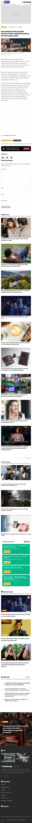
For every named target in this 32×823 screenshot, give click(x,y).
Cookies (3, 790)
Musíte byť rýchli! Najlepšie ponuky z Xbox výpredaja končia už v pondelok (14, 509)
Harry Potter (17, 140)
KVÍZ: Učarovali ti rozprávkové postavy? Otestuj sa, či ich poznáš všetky (15, 615)
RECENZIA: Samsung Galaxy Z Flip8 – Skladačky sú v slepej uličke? (16, 534)
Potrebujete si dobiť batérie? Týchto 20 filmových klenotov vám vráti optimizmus (13, 484)
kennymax (13, 819)
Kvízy (5, 610)
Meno (2, 188)
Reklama (3, 795)
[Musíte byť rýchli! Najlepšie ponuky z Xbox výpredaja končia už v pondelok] (16, 498)
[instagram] (7, 776)
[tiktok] (10, 776)
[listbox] (25, 677)
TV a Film (5, 140)
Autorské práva (5, 787)
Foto (4, 658)
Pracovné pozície (8, 541)
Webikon (24, 819)
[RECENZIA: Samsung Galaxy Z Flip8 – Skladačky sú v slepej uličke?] (16, 523)
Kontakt (3, 784)
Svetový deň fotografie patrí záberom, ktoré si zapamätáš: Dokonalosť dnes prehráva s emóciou (15, 664)
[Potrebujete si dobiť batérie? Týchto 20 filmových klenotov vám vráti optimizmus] (16, 473)
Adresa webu (4, 200)
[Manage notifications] (2, 821)
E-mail (2, 194)
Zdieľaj (7, 2)
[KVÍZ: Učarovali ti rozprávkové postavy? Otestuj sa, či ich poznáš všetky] (16, 603)
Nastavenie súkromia (7, 800)
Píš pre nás (4, 798)
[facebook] (1, 776)
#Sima (20, 27)
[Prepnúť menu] (2, 2)
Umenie (4, 27)
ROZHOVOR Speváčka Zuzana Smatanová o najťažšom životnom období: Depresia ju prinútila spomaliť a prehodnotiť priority (17, 695)
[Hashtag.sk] (26, 2)
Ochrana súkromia (6, 792)
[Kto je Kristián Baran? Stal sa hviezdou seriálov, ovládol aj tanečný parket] (16, 627)
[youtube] (4, 776)
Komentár (3, 169)
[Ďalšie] (29, 757)
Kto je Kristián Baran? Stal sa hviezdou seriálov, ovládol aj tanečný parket (15, 639)
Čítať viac (7, 737)
